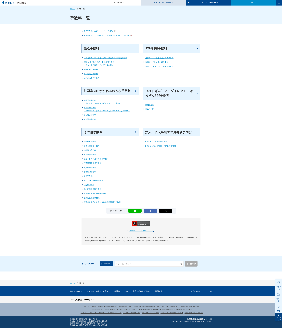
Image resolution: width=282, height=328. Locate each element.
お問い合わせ (196, 291)
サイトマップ (86, 306)
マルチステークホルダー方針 (150, 313)
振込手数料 (149, 109)
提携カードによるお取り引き (156, 62)
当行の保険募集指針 (111, 306)
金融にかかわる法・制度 (184, 309)
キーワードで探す (88, 264)
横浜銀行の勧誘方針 (98, 306)
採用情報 (158, 291)
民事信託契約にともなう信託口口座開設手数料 (102, 202)
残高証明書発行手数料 (92, 163)
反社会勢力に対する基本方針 (189, 306)
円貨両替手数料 (90, 168)
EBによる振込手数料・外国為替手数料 (160, 146)
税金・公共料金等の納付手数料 (96, 159)
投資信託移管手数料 (92, 198)
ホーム (72, 9)
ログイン (253, 3)
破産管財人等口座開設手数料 (95, 193)
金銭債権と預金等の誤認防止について (171, 313)
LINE (135, 210)
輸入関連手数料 (90, 119)
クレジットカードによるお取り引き (159, 66)
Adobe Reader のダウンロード (141, 231)
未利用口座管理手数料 (92, 189)
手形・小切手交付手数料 (93, 180)
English (209, 291)
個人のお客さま (119, 3)
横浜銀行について (121, 291)
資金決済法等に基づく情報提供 (194, 313)
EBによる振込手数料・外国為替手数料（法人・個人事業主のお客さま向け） (99, 63)
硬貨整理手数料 (90, 172)
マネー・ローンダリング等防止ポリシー (104, 309)
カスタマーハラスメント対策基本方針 (149, 309)
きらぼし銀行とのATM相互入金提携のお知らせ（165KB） (107, 35)
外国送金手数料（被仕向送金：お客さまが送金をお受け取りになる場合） (107, 109)
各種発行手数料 (90, 155)
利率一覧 (278, 300)
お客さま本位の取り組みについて (127, 309)
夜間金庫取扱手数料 (92, 146)
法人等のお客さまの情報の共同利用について (147, 306)
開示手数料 (88, 176)
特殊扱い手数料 (90, 150)
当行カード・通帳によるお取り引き (159, 58)
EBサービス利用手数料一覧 (156, 141)
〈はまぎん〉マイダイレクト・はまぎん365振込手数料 (105, 58)
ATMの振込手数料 (91, 69)
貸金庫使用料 (89, 185)
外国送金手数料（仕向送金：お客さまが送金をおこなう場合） (102, 101)
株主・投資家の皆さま (142, 291)
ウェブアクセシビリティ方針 (131, 313)
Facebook (150, 210)
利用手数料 (149, 105)
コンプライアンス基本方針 (169, 306)
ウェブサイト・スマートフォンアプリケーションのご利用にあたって (101, 313)
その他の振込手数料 (92, 78)
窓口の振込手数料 (91, 74)
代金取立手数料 (90, 141)
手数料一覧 (278, 288)
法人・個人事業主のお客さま (163, 3)
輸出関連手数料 (90, 115)
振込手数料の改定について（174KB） (99, 31)
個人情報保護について (125, 306)
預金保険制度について (169, 309)
